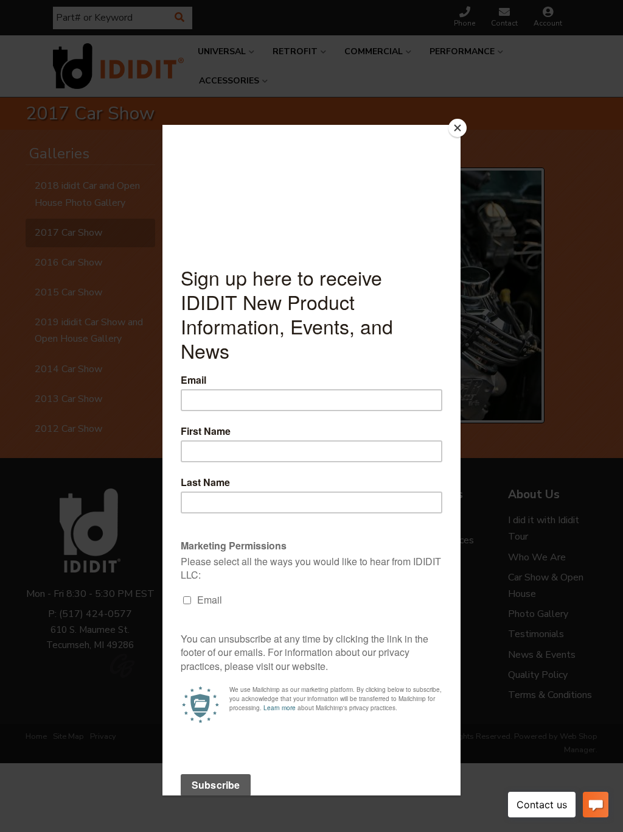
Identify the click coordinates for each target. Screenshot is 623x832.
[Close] (457, 128)
